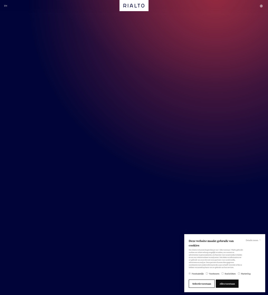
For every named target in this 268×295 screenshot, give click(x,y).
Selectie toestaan (201, 283)
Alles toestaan (227, 283)
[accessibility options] (261, 6)
